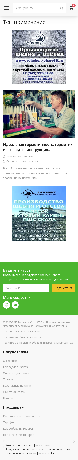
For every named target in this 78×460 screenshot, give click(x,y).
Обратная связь (14, 392)
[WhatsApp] (6, 305)
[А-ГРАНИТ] (39, 213)
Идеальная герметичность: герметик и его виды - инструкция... (37, 147)
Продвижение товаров (18, 435)
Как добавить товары (18, 428)
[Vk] (15, 305)
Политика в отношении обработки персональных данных (38, 342)
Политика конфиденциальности (22, 337)
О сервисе (10, 361)
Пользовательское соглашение (21, 331)
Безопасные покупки (17, 385)
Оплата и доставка (16, 373)
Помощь (9, 398)
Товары (8, 379)
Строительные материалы (22, 161)
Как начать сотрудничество (22, 416)
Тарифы (8, 422)
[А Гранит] (39, 56)
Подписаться (63, 288)
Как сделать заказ (15, 367)
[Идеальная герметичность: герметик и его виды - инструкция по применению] (39, 114)
